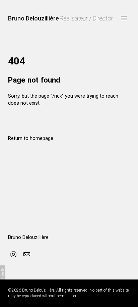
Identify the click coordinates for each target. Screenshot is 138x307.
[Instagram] (13, 254)
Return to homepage (30, 138)
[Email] (26, 254)
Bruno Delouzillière (28, 237)
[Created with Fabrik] (2, 273)
